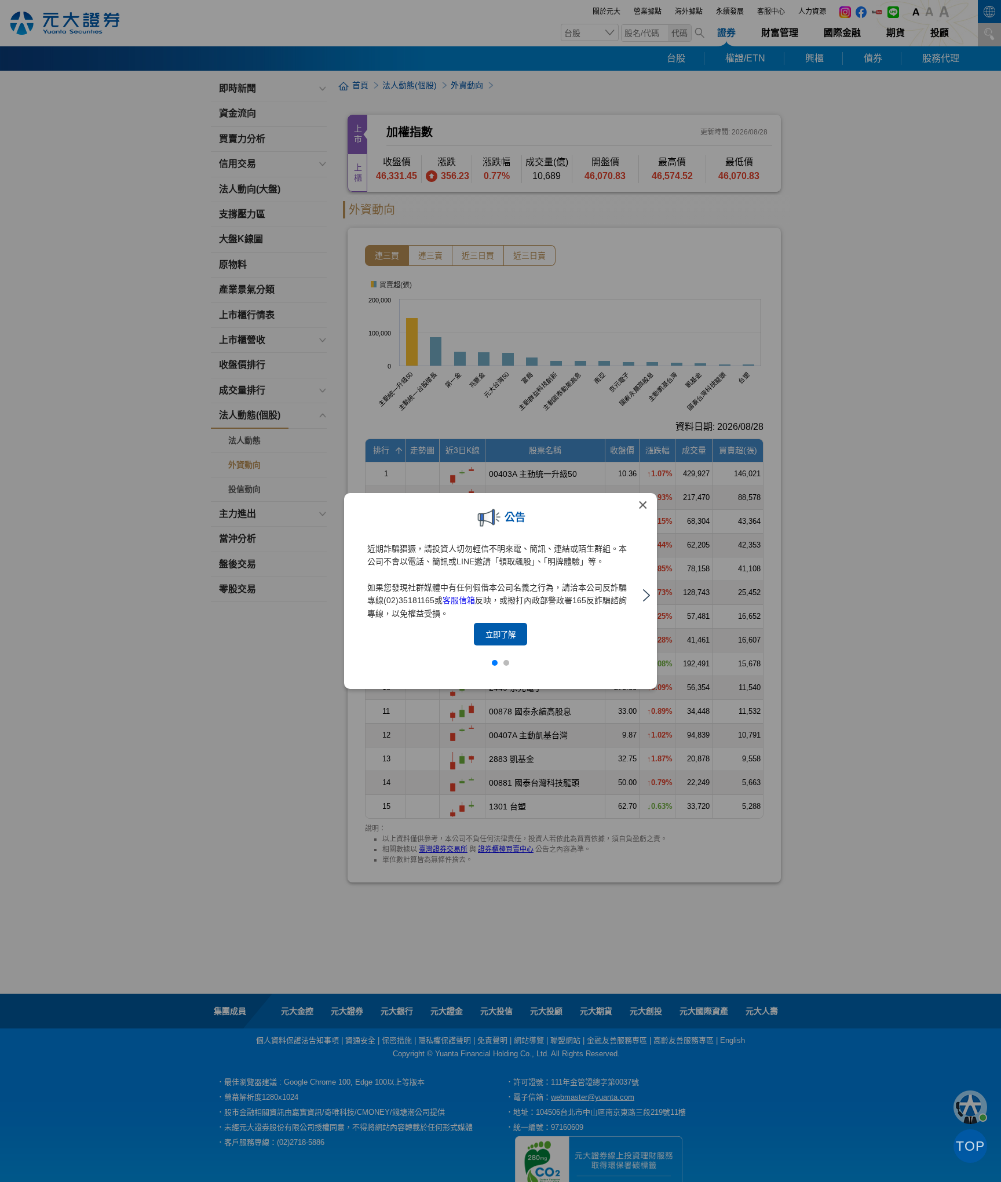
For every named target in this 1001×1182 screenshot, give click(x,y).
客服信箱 (459, 600)
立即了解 (500, 634)
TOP (970, 1146)
